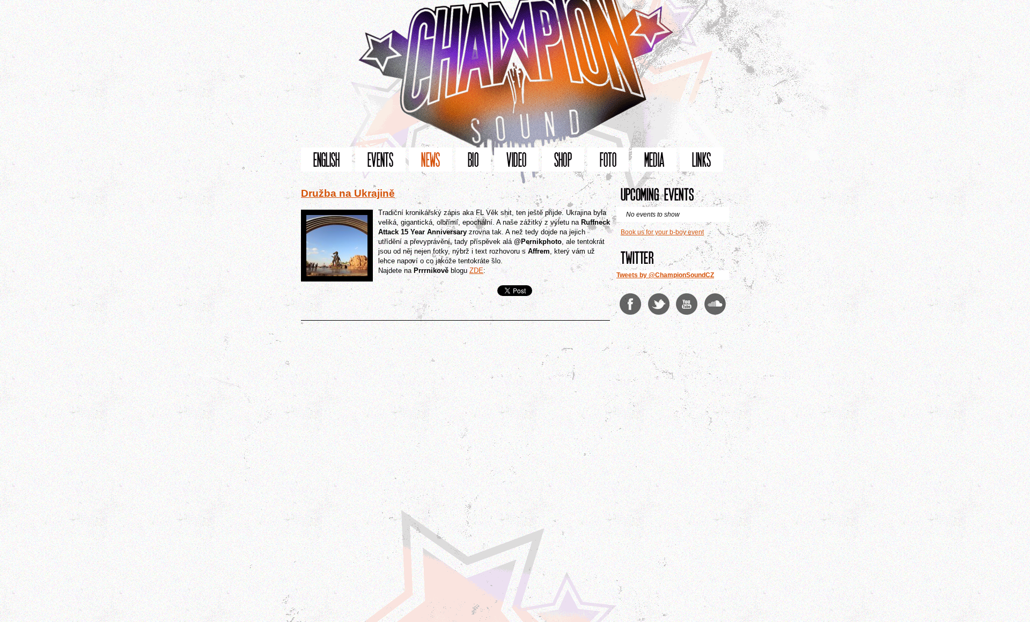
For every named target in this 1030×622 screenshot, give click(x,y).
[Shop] (563, 159)
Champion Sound (515, 73)
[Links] (701, 159)
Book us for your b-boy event (662, 232)
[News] (430, 159)
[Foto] (608, 159)
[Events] (380, 159)
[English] (326, 159)
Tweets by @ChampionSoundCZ (665, 275)
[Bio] (473, 159)
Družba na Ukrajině (348, 193)
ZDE (476, 270)
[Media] (654, 159)
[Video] (516, 159)
